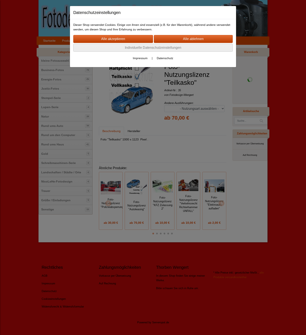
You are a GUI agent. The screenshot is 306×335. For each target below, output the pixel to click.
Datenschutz (165, 58)
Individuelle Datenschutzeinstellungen (153, 47)
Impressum (140, 58)
